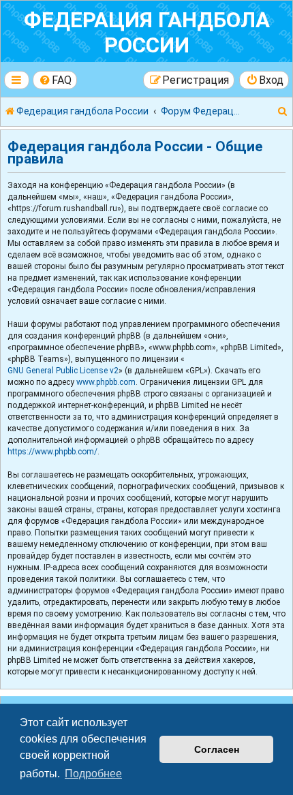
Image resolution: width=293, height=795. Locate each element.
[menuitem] (55, 80)
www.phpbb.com (106, 382)
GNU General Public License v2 (63, 370)
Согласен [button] (216, 749)
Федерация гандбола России (147, 32)
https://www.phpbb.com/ (52, 451)
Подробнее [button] (93, 773)
